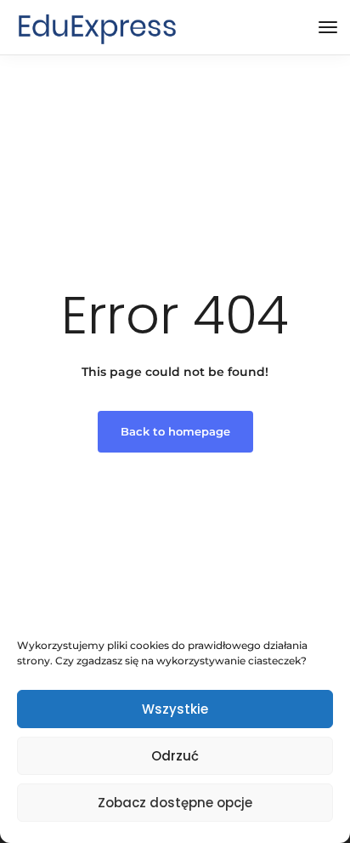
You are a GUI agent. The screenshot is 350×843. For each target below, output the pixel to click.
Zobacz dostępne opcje (175, 803)
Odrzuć (175, 756)
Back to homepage (175, 431)
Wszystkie (175, 709)
